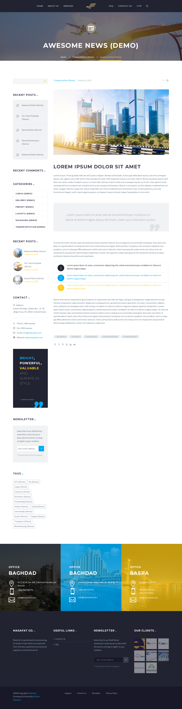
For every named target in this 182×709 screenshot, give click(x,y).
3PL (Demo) (61, 337)
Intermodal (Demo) (23, 511)
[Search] (146, 6)
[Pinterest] (63, 344)
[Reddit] (74, 344)
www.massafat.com (34, 337)
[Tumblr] (67, 344)
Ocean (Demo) (20, 516)
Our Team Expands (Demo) (30, 117)
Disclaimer (96, 693)
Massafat (32, 693)
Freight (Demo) (25, 207)
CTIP (139, 6)
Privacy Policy (111, 693)
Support (68, 693)
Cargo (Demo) (91, 337)
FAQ (111, 6)
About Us (53, 6)
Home (40, 6)
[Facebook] (55, 344)
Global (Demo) (21, 506)
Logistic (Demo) (25, 213)
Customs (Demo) (22, 491)
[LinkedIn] (71, 344)
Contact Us (125, 6)
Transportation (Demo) (64, 80)
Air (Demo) (76, 337)
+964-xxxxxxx (29, 323)
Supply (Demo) (38, 516)
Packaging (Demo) (26, 220)
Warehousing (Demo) (24, 526)
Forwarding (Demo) (110, 337)
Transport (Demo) (130, 337)
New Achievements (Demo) (30, 142)
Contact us (81, 693)
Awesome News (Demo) (32, 105)
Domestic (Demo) (22, 496)
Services (68, 6)
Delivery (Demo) (25, 200)
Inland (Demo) (38, 506)
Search (45, 81)
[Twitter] (59, 344)
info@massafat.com (32, 332)
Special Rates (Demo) (31, 129)
